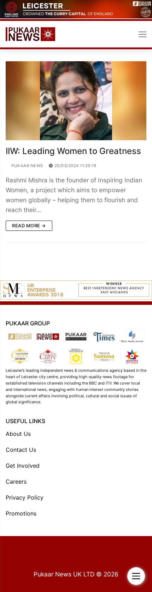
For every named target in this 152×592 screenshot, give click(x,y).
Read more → (29, 225)
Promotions (21, 513)
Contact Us (21, 449)
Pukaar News (26, 165)
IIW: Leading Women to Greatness (73, 151)
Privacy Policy (24, 497)
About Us (18, 433)
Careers (16, 481)
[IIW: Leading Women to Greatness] (76, 101)
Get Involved (23, 465)
